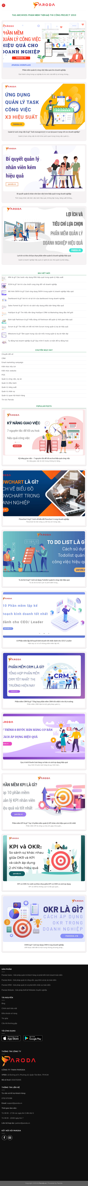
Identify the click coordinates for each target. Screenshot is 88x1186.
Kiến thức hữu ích (9, 366)
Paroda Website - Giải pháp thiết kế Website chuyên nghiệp (24, 990)
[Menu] (3, 5)
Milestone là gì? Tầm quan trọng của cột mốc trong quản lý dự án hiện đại (38, 334)
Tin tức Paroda (8, 400)
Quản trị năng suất (9, 387)
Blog (3, 1003)
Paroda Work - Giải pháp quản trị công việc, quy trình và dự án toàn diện (29, 980)
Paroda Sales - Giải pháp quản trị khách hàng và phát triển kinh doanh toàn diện (32, 975)
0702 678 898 (7, 1098)
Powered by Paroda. (55, 1183)
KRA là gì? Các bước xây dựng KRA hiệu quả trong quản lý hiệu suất (35, 277)
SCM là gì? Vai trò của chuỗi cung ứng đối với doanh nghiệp (32, 284)
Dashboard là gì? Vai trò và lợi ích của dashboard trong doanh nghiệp (36, 298)
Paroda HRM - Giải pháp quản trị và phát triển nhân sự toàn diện (26, 985)
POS (3, 375)
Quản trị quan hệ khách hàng (13, 395)
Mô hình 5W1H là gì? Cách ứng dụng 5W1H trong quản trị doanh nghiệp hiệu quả (41, 291)
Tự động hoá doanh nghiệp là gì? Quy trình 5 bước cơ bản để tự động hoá (38, 341)
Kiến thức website (9, 371)
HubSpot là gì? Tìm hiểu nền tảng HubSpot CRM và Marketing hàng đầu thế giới (40, 312)
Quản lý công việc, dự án (12, 379)
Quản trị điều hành (9, 383)
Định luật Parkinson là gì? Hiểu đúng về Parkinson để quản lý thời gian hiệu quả (40, 320)
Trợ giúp (5, 1018)
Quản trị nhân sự (8, 391)
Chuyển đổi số (7, 354)
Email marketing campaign (12, 362)
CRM (3, 358)
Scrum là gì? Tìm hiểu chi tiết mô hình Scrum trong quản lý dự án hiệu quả (38, 327)
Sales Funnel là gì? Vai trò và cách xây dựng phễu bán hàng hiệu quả (36, 306)
